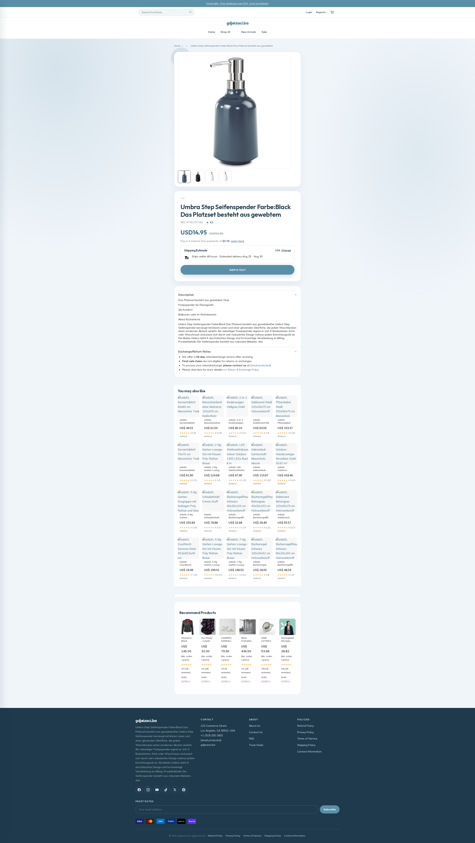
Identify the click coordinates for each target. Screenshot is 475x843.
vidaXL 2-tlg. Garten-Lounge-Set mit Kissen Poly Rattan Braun (213, 469)
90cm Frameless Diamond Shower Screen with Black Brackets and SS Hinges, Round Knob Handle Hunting (247, 639)
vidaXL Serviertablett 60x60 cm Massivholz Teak (187, 421)
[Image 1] (184, 176)
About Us (254, 725)
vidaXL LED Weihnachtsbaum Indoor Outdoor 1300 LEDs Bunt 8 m (237, 469)
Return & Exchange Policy (243, 369)
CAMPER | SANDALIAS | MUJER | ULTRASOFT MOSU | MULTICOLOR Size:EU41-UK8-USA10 (227, 639)
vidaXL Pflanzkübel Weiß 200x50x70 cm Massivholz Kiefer (286, 421)
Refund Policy (305, 725)
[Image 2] (198, 176)
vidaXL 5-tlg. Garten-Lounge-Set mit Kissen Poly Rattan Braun (213, 563)
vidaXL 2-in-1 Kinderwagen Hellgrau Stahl (236, 421)
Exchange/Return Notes (194, 351)
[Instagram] (148, 789)
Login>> (185, 681)
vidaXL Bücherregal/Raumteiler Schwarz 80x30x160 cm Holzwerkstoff (286, 563)
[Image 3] (211, 176)
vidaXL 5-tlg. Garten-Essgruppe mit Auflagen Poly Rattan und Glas (188, 516)
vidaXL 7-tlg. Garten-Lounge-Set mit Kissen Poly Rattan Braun (237, 563)
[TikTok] (166, 789)
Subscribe (330, 809)
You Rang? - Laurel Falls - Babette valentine (206, 639)
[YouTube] (157, 789)
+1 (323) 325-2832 (212, 735)
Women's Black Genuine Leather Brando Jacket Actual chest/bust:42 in (187, 639)
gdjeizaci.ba (237, 23)
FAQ (251, 738)
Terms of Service (307, 738)
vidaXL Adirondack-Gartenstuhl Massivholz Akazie (259, 469)
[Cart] (332, 12)
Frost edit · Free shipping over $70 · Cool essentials (237, 3)
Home (211, 31)
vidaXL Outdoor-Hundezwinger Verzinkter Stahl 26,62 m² (286, 469)
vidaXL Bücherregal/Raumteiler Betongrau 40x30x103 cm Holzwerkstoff (262, 516)
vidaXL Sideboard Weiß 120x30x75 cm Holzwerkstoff (262, 421)
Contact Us (256, 732)
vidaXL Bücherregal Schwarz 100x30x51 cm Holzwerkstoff (260, 563)
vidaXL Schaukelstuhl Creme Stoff (211, 516)
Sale (264, 31)
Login (309, 12)
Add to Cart (237, 269)
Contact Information (309, 751)
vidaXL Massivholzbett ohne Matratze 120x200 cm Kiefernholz (212, 421)
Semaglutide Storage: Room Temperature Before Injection (287, 639)
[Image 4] (225, 176)
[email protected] (260, 365)
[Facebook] (139, 789)
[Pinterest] (183, 789)
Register (321, 12)
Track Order (256, 745)
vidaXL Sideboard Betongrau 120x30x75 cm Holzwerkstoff (285, 516)
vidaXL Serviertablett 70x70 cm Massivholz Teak (187, 469)
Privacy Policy (305, 732)
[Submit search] (190, 12)
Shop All (225, 31)
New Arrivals (248, 31)
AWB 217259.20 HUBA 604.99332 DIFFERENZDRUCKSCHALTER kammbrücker (267, 639)
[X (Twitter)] (174, 789)
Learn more (237, 241)
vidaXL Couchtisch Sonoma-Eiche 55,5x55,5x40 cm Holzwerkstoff (188, 563)
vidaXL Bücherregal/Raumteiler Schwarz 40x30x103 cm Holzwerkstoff (237, 516)
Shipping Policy (306, 745)
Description (186, 295)
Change (286, 250)
